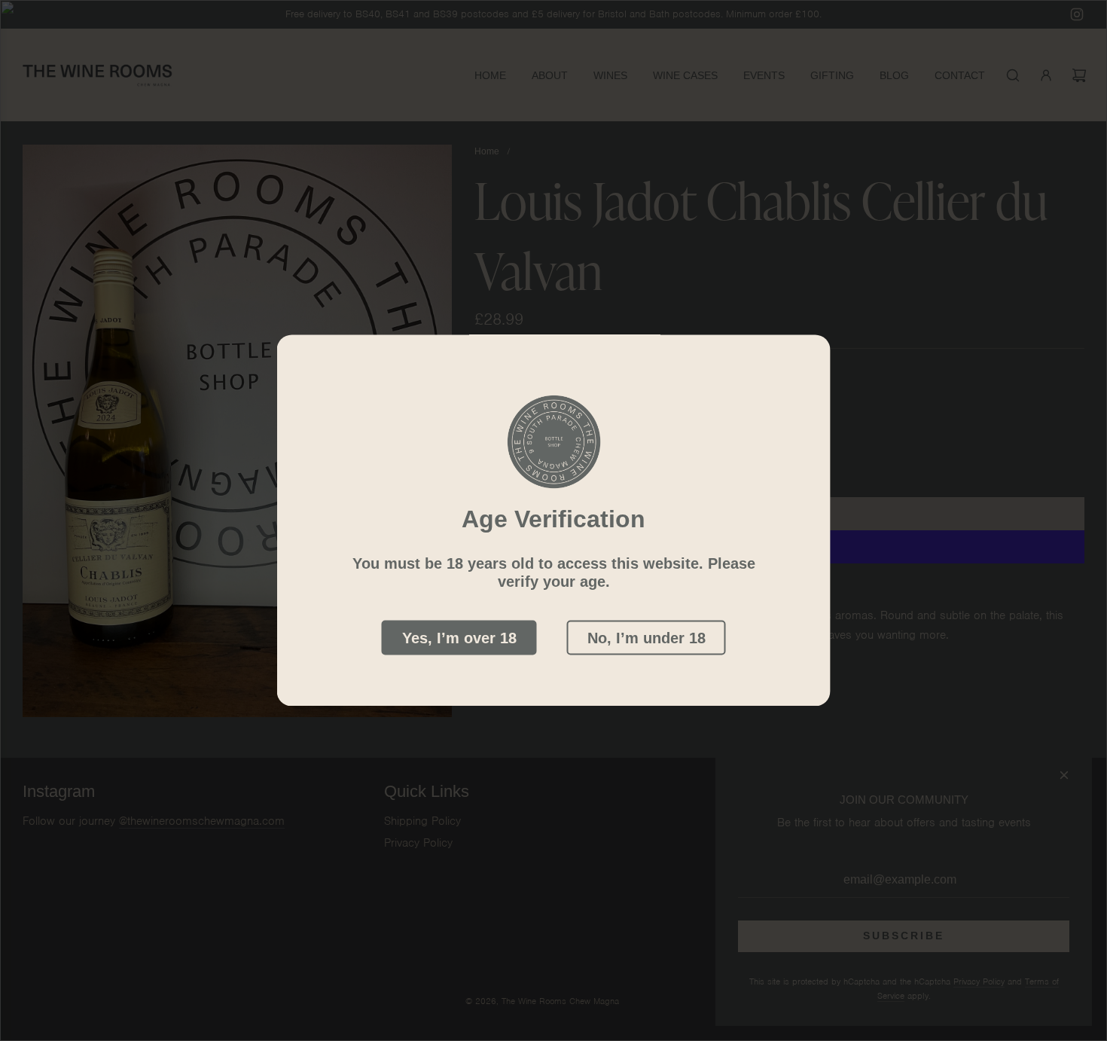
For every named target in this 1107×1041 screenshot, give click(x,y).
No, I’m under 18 (646, 638)
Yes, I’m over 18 (459, 638)
